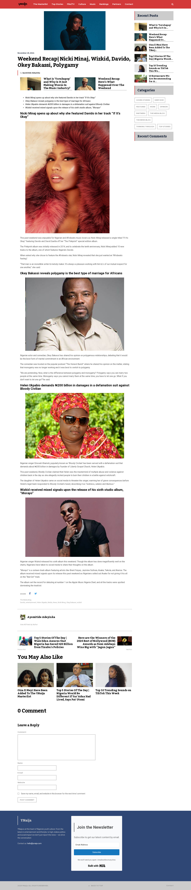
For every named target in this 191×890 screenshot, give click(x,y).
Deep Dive (159, 100)
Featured (140, 107)
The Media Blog (25, 600)
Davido (22, 602)
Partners (140, 113)
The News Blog (143, 120)
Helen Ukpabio (42, 602)
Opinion (164, 107)
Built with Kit (96, 865)
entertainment (31, 602)
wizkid (79, 602)
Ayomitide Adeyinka (31, 73)
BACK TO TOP (97, 886)
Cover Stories (143, 100)
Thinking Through (145, 127)
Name (20, 763)
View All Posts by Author (29, 624)
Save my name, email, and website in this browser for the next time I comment (53, 794)
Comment (22, 732)
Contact (169, 885)
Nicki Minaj (62, 602)
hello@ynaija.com (34, 843)
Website (21, 782)
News (55, 602)
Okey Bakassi (71, 602)
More (152, 107)
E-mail (20, 773)
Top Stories (164, 127)
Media (50, 602)
